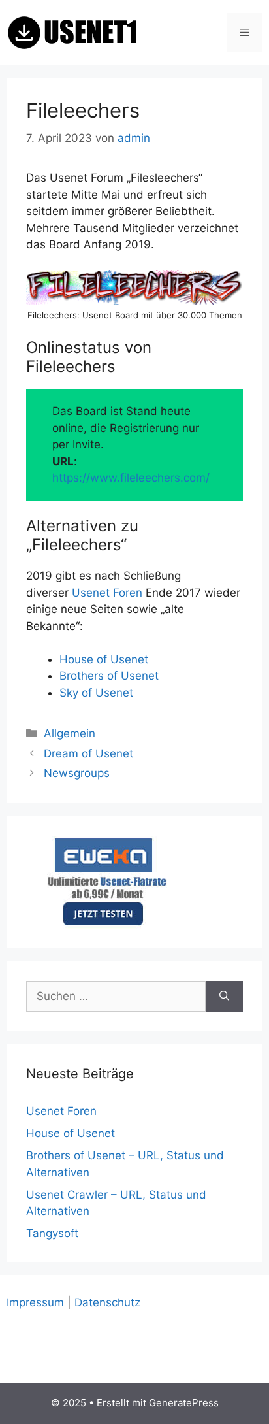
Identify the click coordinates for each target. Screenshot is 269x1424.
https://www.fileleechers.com (129, 477)
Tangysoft (52, 1233)
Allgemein (69, 733)
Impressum (35, 1302)
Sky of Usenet (96, 692)
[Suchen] (224, 996)
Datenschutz (107, 1302)
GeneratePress (184, 1403)
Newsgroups (77, 773)
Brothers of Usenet (109, 675)
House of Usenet (103, 659)
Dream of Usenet (88, 753)
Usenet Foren (107, 592)
